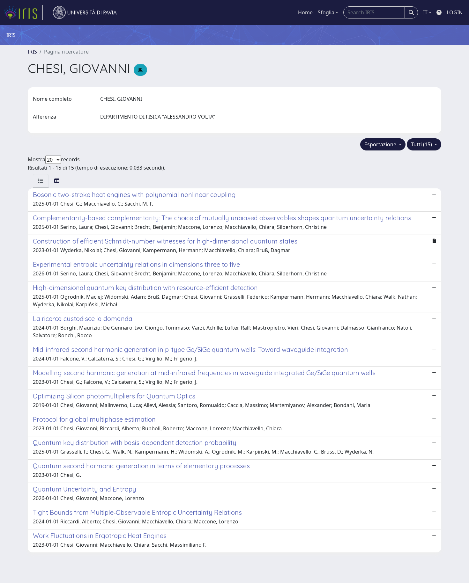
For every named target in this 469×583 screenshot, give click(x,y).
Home (305, 12)
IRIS (32, 51)
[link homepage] (23, 12)
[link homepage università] (85, 12)
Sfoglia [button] (326, 12)
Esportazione (381, 144)
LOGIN (455, 12)
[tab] (41, 180)
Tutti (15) (422, 144)
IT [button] (425, 12)
